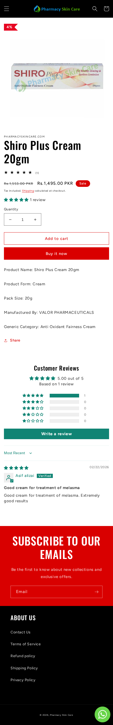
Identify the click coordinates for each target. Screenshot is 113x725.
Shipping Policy (24, 668)
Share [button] (15, 340)
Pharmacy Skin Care (61, 715)
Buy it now (56, 253)
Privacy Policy (23, 680)
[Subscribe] (96, 592)
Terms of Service (26, 644)
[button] (6, 9)
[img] (16, 468)
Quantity (11, 209)
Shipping (28, 190)
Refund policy (23, 656)
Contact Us (21, 632)
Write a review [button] (56, 433)
